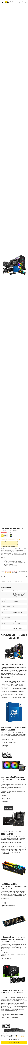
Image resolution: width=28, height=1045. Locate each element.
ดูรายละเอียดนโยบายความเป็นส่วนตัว (19, 1036)
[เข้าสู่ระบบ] (22, 2)
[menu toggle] (2, 2)
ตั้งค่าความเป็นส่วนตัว (14, 1039)
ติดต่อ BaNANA (8, 572)
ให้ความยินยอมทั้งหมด (14, 1042)
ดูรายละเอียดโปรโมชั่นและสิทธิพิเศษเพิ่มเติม (10, 540)
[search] (19, 2)
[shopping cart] (25, 2)
